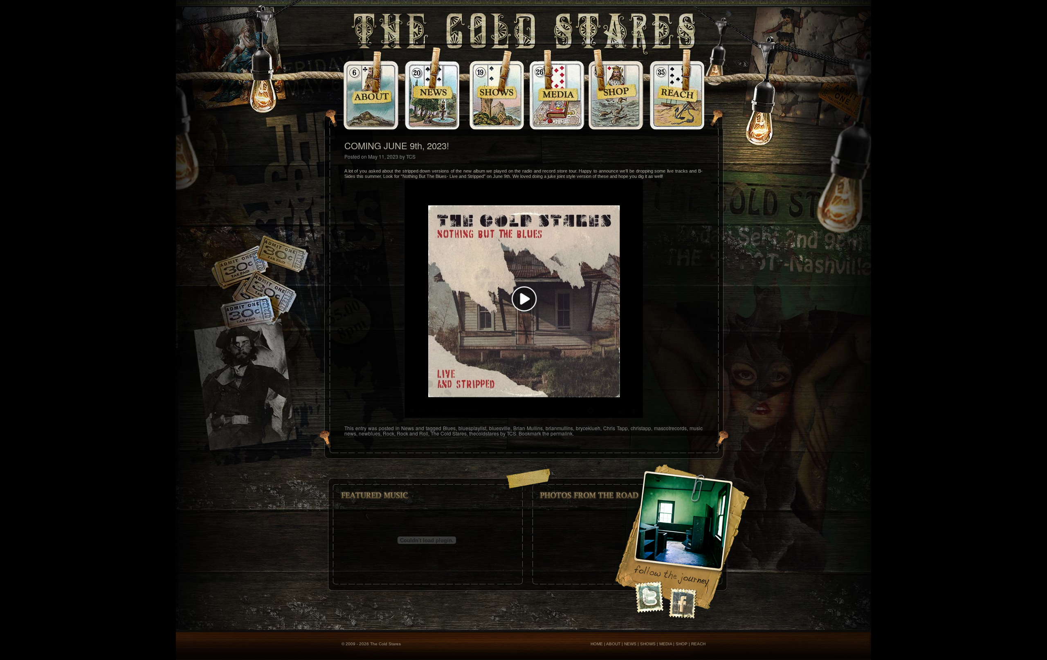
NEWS (630, 644)
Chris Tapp (615, 427)
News (407, 427)
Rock (388, 433)
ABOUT (613, 644)
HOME (597, 644)
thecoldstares (484, 433)
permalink (561, 433)
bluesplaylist (472, 427)
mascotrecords (670, 427)
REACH (698, 644)
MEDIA (665, 644)
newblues (369, 433)
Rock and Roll (412, 433)
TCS (411, 156)
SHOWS (648, 644)
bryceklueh (588, 427)
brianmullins (559, 427)
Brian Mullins (528, 427)
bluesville (499, 427)
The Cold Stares (449, 433)
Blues (449, 427)
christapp (641, 427)
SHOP (682, 644)
